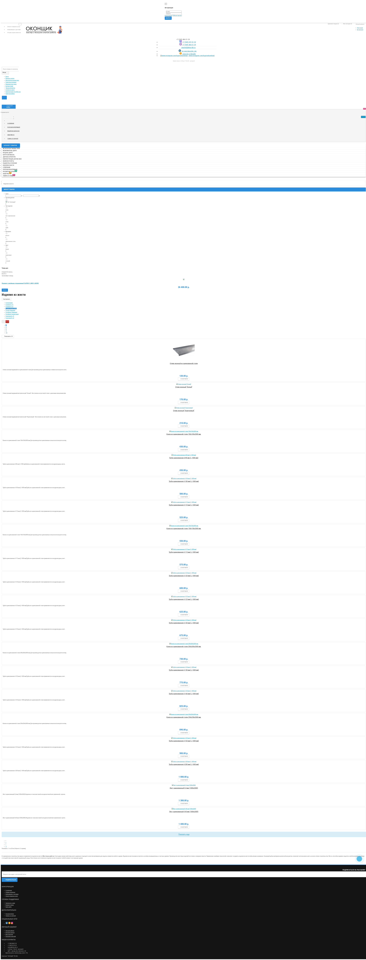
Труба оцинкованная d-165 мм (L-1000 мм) (184, 741)
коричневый (8, 255)
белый (7, 249)
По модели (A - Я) (10, 316)
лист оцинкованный (10, 216)
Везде (7, 76)
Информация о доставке (12, 894)
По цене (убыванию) (10, 310)
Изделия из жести (10, 90)
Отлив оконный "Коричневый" (183, 411)
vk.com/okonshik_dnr (189, 51)
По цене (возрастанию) (11, 308)
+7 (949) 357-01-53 (189, 42)
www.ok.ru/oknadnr (189, 54)
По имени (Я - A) (9, 306)
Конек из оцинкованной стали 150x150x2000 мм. (184, 529)
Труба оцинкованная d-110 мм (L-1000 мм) (184, 505)
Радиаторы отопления (11, 82)
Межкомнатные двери (11, 84)
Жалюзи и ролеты (10, 78)
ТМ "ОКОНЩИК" (11, 202)
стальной (8, 261)
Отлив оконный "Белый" (183, 387)
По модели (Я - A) (10, 318)
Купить (5, 290)
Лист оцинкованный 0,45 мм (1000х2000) (183, 812)
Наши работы (11, 135)
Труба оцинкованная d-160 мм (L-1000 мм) (184, 694)
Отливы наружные (10, 892)
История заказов (10, 932)
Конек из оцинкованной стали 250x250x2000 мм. (184, 717)
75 (6, 331)
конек (7, 210)
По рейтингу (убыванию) (11, 312)
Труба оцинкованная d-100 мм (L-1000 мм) (184, 481)
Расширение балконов (14, 131)
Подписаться (11, 880)
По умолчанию (9, 302)
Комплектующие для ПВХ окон (13, 91)
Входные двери (9, 86)
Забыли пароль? (177, 15)
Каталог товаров (10, 145)
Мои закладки (9, 934)
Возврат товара (10, 905)
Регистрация (168, 15)
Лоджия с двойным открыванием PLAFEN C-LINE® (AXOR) (20, 283)
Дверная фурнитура (10, 88)
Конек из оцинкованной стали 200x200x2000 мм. (184, 646)
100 (6, 332)
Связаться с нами (10, 903)
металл (7, 235)
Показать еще (183, 834)
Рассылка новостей (11, 936)
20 (6, 325)
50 (6, 329)
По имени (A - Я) (9, 304)
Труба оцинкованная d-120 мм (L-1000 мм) (184, 576)
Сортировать (6, 299)
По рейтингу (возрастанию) (12, 314)
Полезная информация (13, 127)
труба (7, 227)
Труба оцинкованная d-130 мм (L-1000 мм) (184, 623)
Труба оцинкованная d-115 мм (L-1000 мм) (184, 552)
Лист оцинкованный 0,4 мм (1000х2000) (184, 788)
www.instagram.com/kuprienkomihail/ (201, 56)
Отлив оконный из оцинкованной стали (184, 363)
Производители (10, 914)
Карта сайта (9, 907)
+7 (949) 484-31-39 (189, 45)
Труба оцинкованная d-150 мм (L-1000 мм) (184, 670)
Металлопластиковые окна (12, 80)
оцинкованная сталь (10, 241)
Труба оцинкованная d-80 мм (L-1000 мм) (183, 458)
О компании (10, 123)
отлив (7, 221)
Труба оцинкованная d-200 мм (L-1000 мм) (184, 764)
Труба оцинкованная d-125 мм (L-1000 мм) (184, 599)
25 (6, 327)
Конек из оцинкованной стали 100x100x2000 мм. (184, 434)
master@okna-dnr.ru (188, 48)
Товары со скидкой (13, 138)
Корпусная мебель (10, 93)
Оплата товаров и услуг (12, 896)
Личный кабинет (10, 930)
